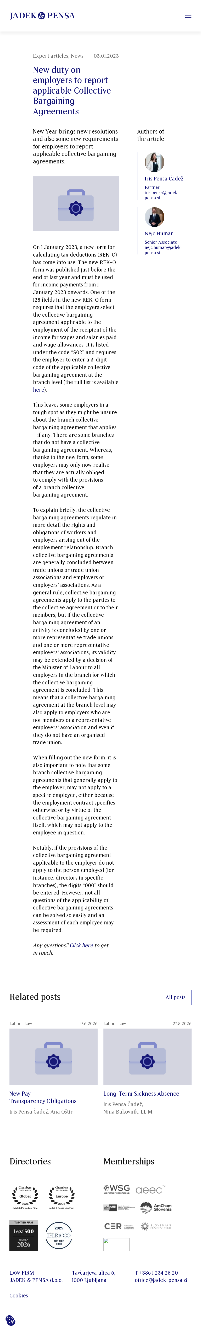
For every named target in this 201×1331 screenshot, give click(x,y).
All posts (176, 997)
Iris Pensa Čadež (28, 1112)
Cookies (18, 1296)
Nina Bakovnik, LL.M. (128, 1112)
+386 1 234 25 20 (158, 1273)
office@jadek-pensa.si (161, 1280)
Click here (81, 946)
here (38, 390)
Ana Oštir (62, 1112)
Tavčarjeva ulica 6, (93, 1273)
